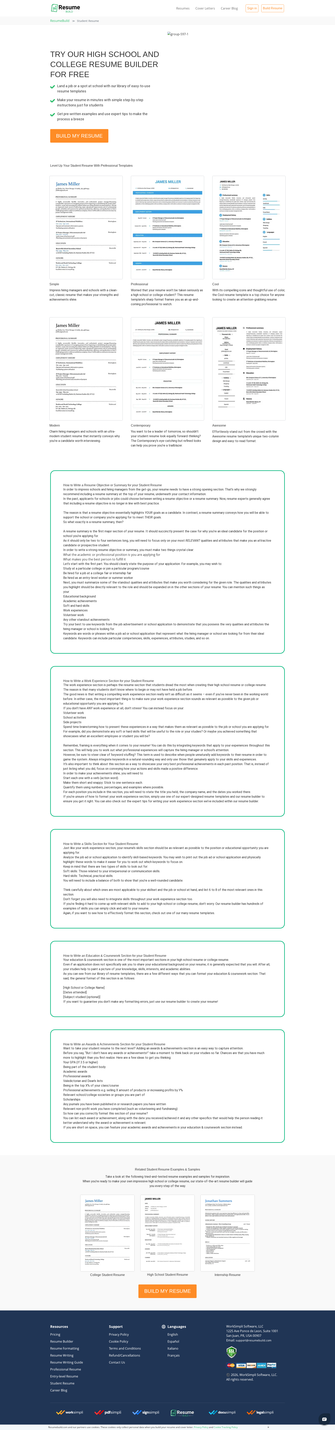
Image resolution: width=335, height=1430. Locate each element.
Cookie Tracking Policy (226, 1427)
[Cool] (248, 227)
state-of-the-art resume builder (217, 1181)
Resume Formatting (64, 1348)
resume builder (251, 796)
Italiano (173, 1348)
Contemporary (140, 425)
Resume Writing (61, 1355)
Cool (215, 284)
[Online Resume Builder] (65, 8)
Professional (139, 284)
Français (174, 1355)
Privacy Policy (119, 1334)
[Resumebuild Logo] (177, 1413)
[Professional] (167, 227)
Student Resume (62, 1383)
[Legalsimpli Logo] (253, 1412)
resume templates (216, 796)
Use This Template (86, 269)
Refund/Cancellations (124, 1355)
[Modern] (86, 368)
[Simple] (86, 227)
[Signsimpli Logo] (138, 1412)
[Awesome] (248, 369)
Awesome (219, 425)
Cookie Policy (118, 1341)
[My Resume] (107, 1233)
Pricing (55, 1334)
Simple (54, 284)
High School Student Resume (167, 1274)
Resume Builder (61, 1341)
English (173, 1334)
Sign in (252, 8)
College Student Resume (107, 1275)
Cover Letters (205, 8)
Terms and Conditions (125, 1348)
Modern (54, 425)
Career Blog (229, 8)
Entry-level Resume (64, 1376)
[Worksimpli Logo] (62, 1412)
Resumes (183, 8)
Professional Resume (65, 1369)
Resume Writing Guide (66, 1362)
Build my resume (79, 136)
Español (173, 1341)
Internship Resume (228, 1275)
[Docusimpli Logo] (215, 1412)
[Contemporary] (167, 368)
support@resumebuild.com (253, 1340)
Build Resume (272, 8)
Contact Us (117, 1362)
